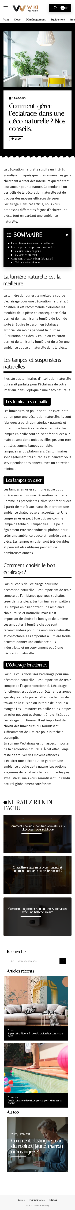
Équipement (22, 1134)
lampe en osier (14, 518)
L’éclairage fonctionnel (27, 262)
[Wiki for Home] (25, 8)
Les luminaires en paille (28, 251)
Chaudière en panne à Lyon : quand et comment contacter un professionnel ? (37, 869)
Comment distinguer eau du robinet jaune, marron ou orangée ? (37, 1146)
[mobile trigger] (6, 8)
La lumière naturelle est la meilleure (32, 243)
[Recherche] (55, 8)
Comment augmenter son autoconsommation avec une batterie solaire (37, 910)
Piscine (14, 1097)
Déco (18, 139)
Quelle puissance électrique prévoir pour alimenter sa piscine (35, 1101)
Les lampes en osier (25, 254)
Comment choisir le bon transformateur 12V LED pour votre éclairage (37, 827)
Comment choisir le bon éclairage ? (32, 258)
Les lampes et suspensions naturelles (33, 247)
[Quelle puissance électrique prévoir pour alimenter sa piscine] (36, 1068)
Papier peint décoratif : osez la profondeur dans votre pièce (35, 1034)
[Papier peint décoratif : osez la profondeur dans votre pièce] (36, 1001)
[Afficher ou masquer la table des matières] (55, 235)
